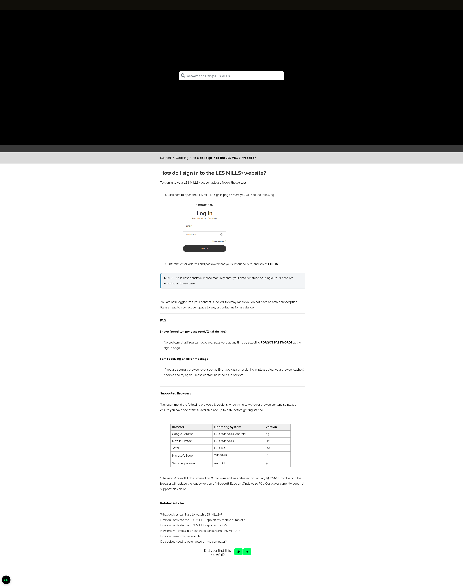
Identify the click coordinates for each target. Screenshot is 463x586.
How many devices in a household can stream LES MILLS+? (200, 531)
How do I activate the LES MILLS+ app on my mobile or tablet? (202, 520)
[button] (183, 75)
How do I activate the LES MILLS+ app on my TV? (193, 525)
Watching (181, 158)
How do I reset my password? (180, 536)
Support (165, 158)
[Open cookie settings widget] (6, 580)
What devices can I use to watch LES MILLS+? (191, 514)
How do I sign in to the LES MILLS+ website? (224, 158)
